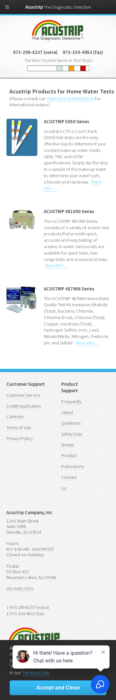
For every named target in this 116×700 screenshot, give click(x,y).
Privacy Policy (19, 438)
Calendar (15, 416)
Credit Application (23, 406)
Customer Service (23, 395)
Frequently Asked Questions (71, 412)
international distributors (70, 98)
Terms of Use (18, 427)
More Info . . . (57, 265)
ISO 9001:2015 (19, 589)
